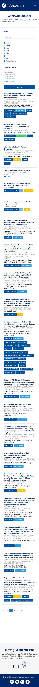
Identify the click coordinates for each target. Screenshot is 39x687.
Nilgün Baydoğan (10, 136)
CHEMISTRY (20, 372)
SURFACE (22, 365)
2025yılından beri (9, 76)
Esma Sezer (8, 237)
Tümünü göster (8, 72)
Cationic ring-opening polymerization (15, 342)
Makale (8, 43)
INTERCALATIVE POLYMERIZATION (15, 362)
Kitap (7, 51)
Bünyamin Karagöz (10, 291)
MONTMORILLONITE (26, 369)
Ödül (7, 53)
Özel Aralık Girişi (9, 81)
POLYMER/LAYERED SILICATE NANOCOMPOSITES (19, 355)
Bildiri (7, 58)
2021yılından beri (9, 78)
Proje (7, 48)
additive (7, 600)
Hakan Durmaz (9, 570)
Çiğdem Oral (8, 160)
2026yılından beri (9, 74)
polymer (7, 113)
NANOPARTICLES (10, 372)
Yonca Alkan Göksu (10, 419)
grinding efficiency (10, 117)
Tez (7, 56)
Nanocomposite (9, 139)
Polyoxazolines (18, 349)
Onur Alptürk (8, 339)
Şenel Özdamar (9, 110)
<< (4, 610)
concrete (14, 113)
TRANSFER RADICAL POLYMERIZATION (16, 352)
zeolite (25, 160)
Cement (29, 110)
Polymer (29, 136)
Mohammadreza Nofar (11, 191)
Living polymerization (11, 345)
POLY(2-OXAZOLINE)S (11, 365)
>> (22, 610)
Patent (8, 45)
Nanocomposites (24, 345)
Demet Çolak (8, 445)
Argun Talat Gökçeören (11, 397)
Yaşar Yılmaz (8, 466)
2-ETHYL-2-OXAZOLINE (11, 369)
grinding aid (22, 113)
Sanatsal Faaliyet (11, 61)
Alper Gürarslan (9, 546)
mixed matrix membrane (25, 600)
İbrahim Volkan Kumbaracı (12, 265)
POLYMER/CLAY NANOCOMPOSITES (15, 359)
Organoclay (8, 349)
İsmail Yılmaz (9, 519)
